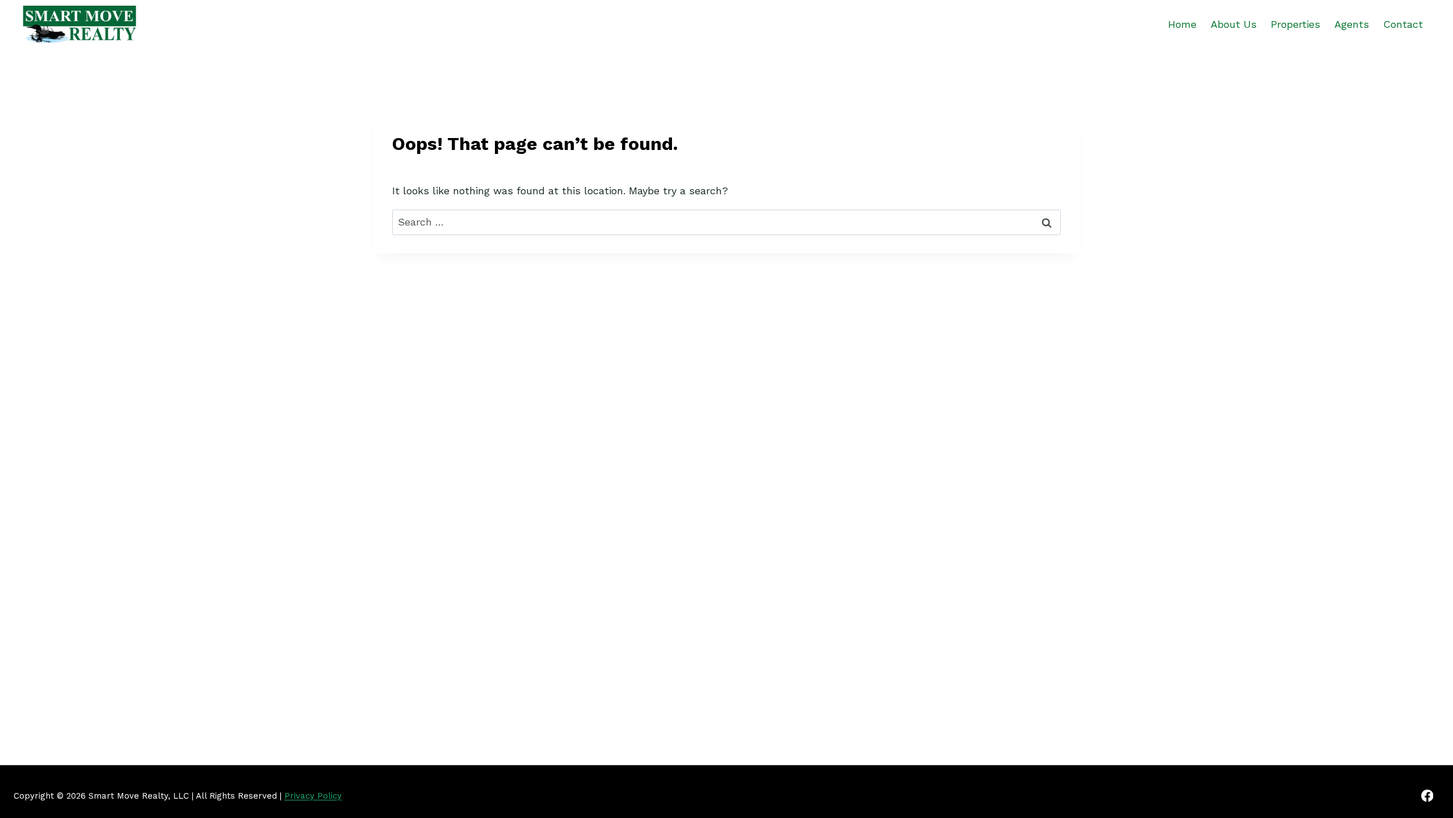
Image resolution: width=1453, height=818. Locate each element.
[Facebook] (1427, 795)
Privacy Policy (313, 796)
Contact (1403, 24)
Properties (1295, 24)
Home (1182, 24)
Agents (1351, 24)
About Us (1234, 24)
